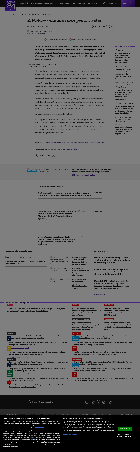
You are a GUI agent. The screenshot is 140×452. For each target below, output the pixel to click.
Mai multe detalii (39, 427)
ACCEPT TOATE (125, 429)
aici (32, 439)
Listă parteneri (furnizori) (70, 434)
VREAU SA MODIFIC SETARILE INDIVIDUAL (124, 435)
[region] (70, 433)
